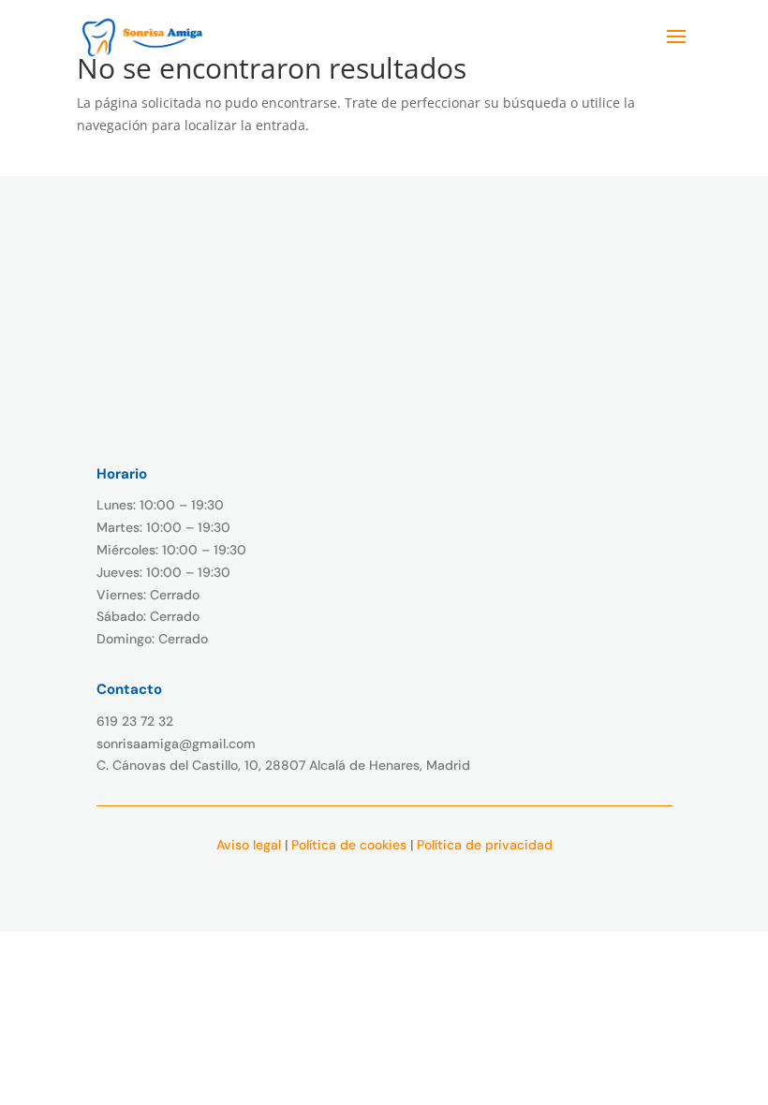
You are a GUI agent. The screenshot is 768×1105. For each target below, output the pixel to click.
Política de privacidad (485, 844)
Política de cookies (348, 844)
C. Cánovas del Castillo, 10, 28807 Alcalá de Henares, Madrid (283, 765)
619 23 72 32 (134, 721)
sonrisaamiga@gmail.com (176, 743)
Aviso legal (248, 844)
